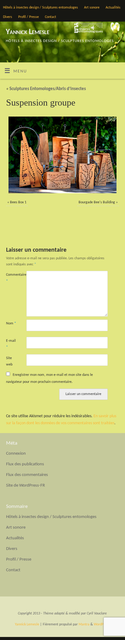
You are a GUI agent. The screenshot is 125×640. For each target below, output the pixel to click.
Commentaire (11, 278)
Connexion (16, 453)
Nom (11, 323)
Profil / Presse (28, 17)
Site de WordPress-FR (25, 485)
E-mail (11, 344)
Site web (9, 361)
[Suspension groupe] (62, 155)
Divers (7, 17)
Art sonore (92, 7)
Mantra (84, 624)
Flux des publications (25, 464)
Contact (50, 17)
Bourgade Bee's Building (97, 202)
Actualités (113, 7)
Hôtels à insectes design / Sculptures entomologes (40, 7)
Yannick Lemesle (27, 32)
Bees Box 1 (18, 202)
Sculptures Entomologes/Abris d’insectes (46, 89)
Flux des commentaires (27, 475)
